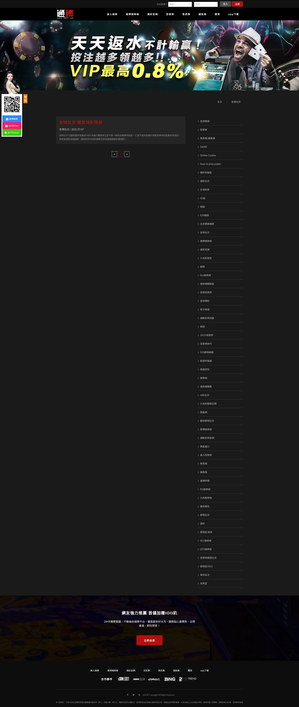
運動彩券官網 (207, 437)
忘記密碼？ (162, 4)
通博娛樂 (13, 118)
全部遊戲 (204, 121)
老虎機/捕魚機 (207, 138)
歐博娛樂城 (206, 429)
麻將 (202, 266)
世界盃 (203, 583)
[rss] (139, 695)
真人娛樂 (94, 670)
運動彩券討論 (207, 318)
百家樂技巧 (206, 343)
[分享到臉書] (128, 695)
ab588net (13, 125)
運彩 (202, 523)
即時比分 (204, 514)
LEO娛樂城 (206, 549)
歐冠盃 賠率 (206, 532)
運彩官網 (204, 249)
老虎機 (203, 463)
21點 (202, 198)
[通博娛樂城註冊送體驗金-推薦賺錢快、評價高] (149, 55)
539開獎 (204, 215)
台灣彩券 (204, 189)
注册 (237, 4)
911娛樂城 (205, 540)
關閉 (25, 98)
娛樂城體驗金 (207, 283)
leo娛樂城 (205, 275)
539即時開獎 (207, 352)
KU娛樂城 (205, 489)
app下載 (204, 670)
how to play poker (210, 163)
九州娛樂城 (206, 497)
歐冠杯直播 (206, 360)
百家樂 (203, 129)
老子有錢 (204, 309)
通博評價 (204, 480)
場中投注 (204, 574)
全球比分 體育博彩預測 (80, 122)
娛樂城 (203, 377)
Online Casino (208, 155)
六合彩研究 (206, 258)
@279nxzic (13, 132)
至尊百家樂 (206, 292)
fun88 (203, 146)
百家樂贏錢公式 (208, 557)
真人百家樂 (206, 455)
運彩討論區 (206, 172)
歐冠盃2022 (206, 566)
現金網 (203, 412)
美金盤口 (204, 446)
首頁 (219, 101)
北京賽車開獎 (207, 223)
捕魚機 (203, 472)
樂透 (202, 326)
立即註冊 (149, 640)
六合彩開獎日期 (208, 403)
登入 (225, 4)
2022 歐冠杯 (206, 335)
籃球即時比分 (207, 420)
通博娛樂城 (206, 241)
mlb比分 (204, 395)
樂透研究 (204, 369)
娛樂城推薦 (206, 386)
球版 (202, 206)
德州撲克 (204, 506)
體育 (190, 670)
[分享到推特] (133, 695)
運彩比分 (204, 181)
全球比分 (236, 101)
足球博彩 (204, 300)
